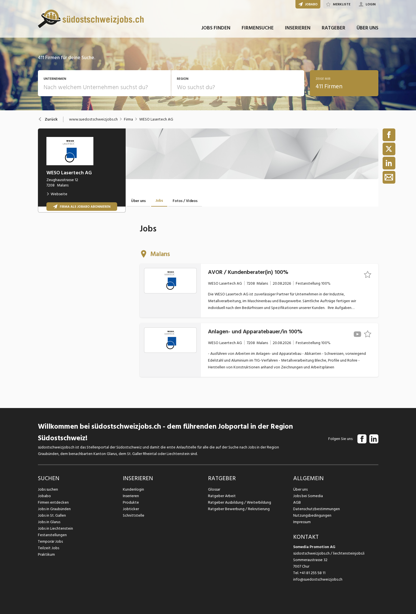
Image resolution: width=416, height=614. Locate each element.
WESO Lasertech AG (156, 119)
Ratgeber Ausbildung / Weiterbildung (239, 502)
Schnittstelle (133, 515)
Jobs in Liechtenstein (55, 528)
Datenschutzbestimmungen (316, 509)
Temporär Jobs (50, 541)
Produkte (131, 502)
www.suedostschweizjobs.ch (93, 119)
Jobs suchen (48, 489)
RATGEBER (333, 28)
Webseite (59, 194)
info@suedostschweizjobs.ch (317, 579)
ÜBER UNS (367, 28)
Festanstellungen (52, 535)
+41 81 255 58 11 (312, 573)
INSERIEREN (297, 28)
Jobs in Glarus (49, 522)
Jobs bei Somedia (308, 496)
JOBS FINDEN (215, 28)
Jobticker (131, 509)
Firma (128, 119)
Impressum (302, 522)
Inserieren (131, 496)
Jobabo (44, 496)
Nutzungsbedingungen (312, 515)
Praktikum (46, 554)
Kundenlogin (133, 489)
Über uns (300, 489)
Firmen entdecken (53, 502)
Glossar (214, 489)
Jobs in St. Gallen (52, 515)
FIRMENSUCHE (258, 28)
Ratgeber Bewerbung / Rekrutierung (239, 509)
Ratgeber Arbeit (222, 496)
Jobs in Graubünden (54, 509)
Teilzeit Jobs (48, 548)
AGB (297, 502)
